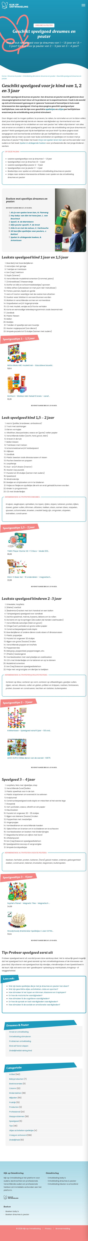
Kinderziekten (15, 1093)
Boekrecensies (15, 1083)
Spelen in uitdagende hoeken (33, 143)
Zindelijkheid (14, 1140)
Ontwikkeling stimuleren (20, 1036)
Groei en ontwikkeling (19, 1032)
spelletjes (50, 109)
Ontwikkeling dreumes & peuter (62, 1180)
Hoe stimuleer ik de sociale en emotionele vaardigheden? (34, 1004)
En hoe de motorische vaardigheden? (25, 995)
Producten (14, 1107)
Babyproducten (16, 1079)
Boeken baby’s (12, 1211)
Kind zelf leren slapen (18, 1046)
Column (12, 1088)
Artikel (12, 1074)
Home (4, 76)
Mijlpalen (13, 1097)
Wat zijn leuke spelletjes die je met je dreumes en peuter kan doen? (39, 986)
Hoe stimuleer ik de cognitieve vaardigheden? (29, 998)
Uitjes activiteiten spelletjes (21, 1130)
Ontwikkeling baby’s (57, 1177)
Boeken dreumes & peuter (17, 1214)
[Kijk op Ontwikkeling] (15, 5)
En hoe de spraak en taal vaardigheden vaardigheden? (33, 1001)
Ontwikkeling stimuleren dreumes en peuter (39, 76)
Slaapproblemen (16, 1116)
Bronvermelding (63, 1228)
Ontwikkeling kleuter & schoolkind (63, 1184)
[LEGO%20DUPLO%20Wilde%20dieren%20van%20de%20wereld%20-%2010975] (17, 754)
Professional (14, 1111)
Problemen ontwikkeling (20, 1041)
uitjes (61, 109)
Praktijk (12, 1102)
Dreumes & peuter (15, 76)
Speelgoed (14, 1121)
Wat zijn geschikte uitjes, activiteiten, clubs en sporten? (33, 989)
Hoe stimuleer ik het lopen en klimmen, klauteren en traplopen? (37, 992)
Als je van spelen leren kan (50, 140)
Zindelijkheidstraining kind (20, 1050)
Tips (11, 1125)
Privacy (48, 1228)
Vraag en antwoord (18, 1135)
